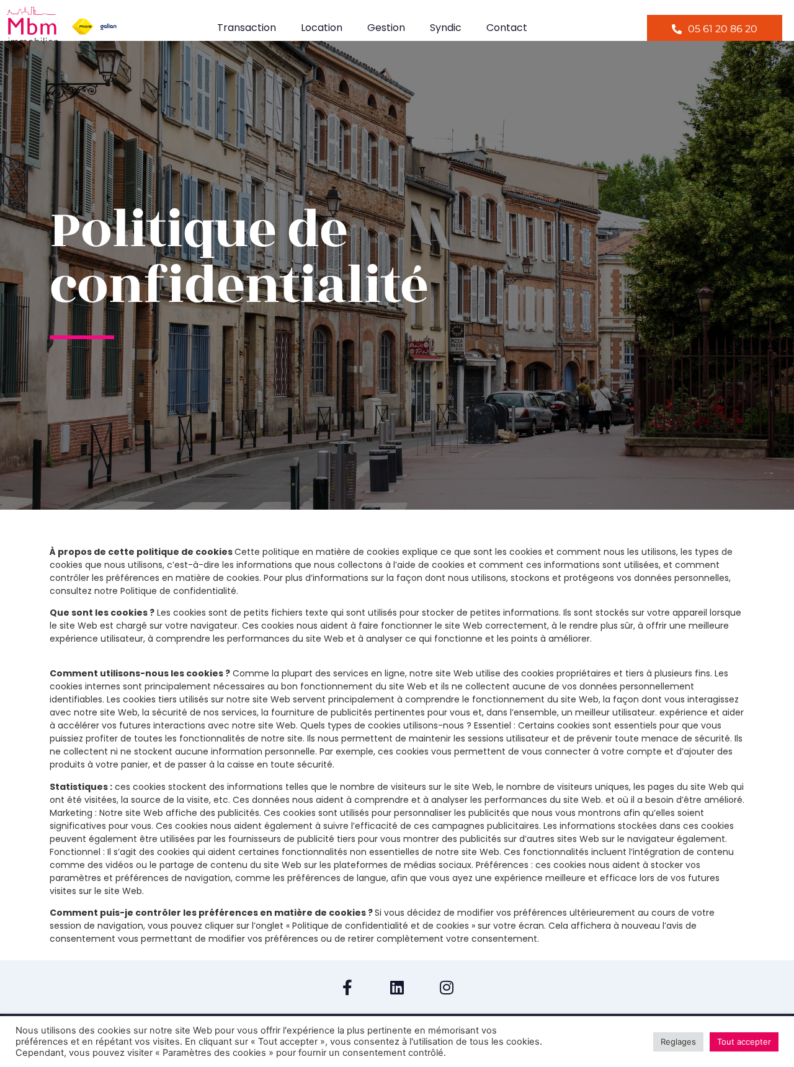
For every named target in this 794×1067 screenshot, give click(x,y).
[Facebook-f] (347, 987)
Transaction (246, 27)
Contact (506, 27)
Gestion (386, 27)
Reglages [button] (678, 1042)
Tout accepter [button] (744, 1042)
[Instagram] (446, 987)
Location (321, 27)
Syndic (446, 27)
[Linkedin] (397, 987)
